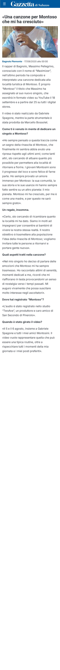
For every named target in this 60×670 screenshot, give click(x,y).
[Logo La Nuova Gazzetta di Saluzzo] (29, 4)
